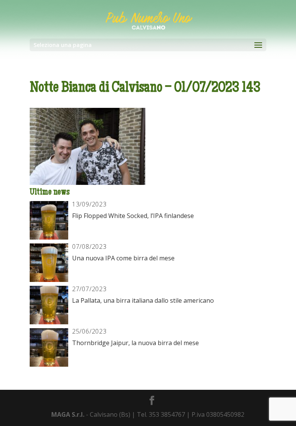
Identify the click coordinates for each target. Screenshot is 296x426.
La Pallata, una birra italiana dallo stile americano (143, 300)
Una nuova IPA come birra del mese (123, 258)
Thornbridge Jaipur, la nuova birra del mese (135, 343)
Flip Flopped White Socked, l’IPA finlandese (133, 215)
